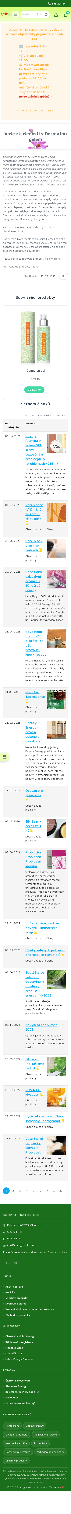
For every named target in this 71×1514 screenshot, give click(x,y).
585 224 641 (59, 3)
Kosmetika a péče (16, 1443)
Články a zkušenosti (17, 1380)
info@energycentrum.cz (21, 1245)
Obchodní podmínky (17, 1315)
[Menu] (15, 14)
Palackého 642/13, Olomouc (24, 1225)
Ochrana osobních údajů (20, 1403)
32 (60, 1190)
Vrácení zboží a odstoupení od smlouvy (29, 1309)
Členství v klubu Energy (19, 1336)
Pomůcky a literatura (18, 1451)
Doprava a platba (16, 1303)
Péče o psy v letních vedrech (33, 545)
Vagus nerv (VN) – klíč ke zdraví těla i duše (34, 512)
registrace (27, 1342)
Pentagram (12, 1425)
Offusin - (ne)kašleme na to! (34, 1063)
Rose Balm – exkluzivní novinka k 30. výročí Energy (35, 581)
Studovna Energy (16, 1386)
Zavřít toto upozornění (36, 110)
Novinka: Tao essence (35, 694)
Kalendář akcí (13, 1353)
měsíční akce (29, 87)
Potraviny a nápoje (45, 1434)
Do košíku (34, 389)
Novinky (10, 1292)
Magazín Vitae (14, 1347)
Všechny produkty (16, 1297)
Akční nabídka (14, 1286)
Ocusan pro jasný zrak (34, 793)
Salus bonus (37, 92)
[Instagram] (15, 1263)
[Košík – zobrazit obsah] (65, 14)
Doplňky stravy (35, 1425)
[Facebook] (6, 1263)
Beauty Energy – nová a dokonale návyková (33, 732)
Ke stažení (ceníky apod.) (21, 1391)
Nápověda (11, 1397)
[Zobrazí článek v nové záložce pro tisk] (63, 276)
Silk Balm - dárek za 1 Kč (33, 826)
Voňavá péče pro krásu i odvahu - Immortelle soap (44, 927)
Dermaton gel (35, 370)
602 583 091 (15, 1238)
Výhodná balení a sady (50, 1451)
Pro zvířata (40, 1443)
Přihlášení (11, 1342)
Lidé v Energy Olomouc (19, 1359)
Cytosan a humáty (16, 1434)
